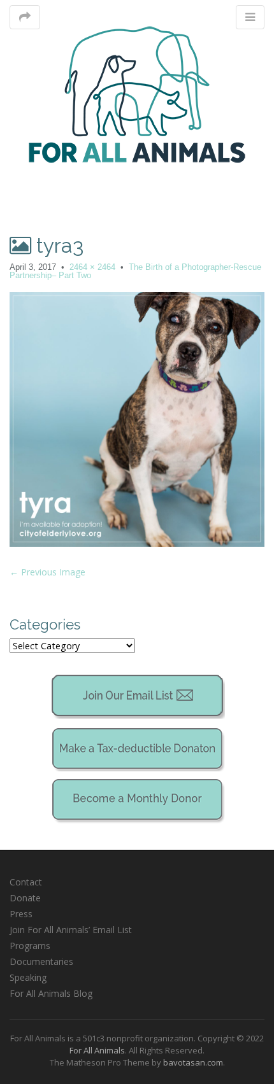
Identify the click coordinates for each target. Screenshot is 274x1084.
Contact (26, 882)
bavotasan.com (193, 1062)
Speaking (28, 977)
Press (21, 914)
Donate (25, 898)
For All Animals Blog (51, 993)
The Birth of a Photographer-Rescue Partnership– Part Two (135, 271)
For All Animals (97, 1050)
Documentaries (41, 961)
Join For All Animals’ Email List (71, 930)
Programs (30, 946)
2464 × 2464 (92, 267)
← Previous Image (47, 572)
